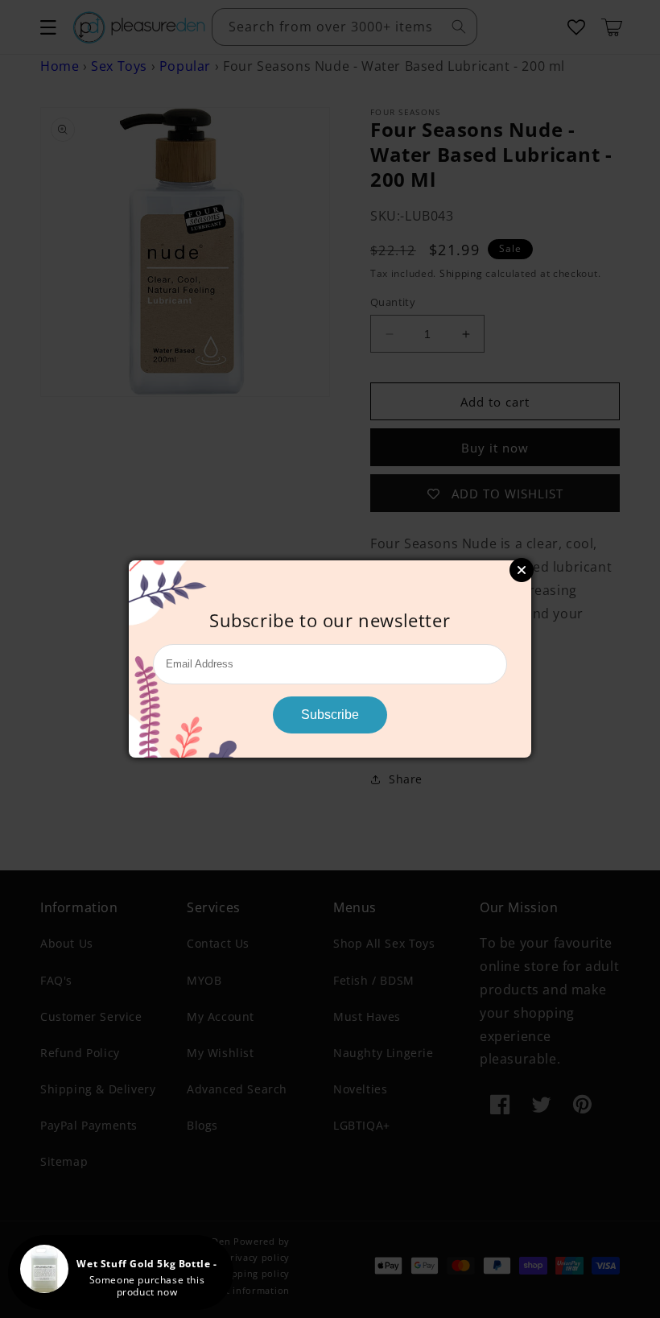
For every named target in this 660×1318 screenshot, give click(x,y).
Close (521, 570)
